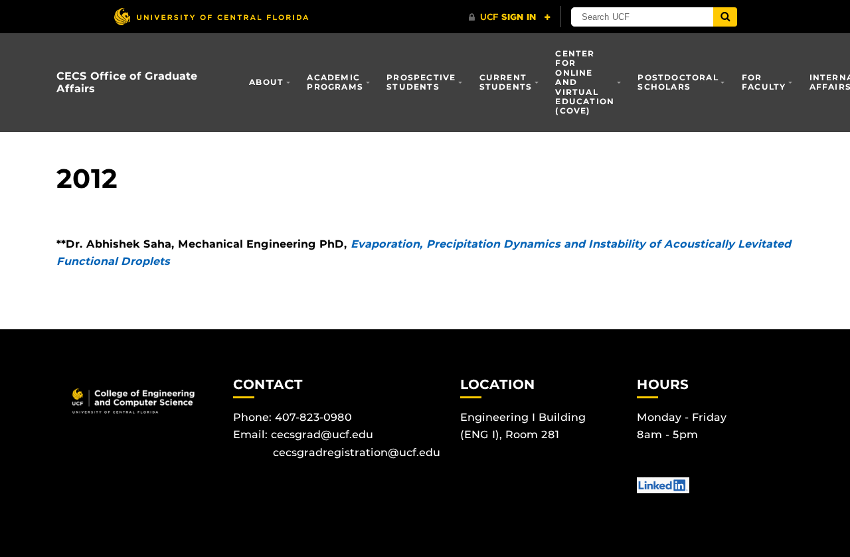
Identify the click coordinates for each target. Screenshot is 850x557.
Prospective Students (421, 82)
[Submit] (725, 17)
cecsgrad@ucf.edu (322, 434)
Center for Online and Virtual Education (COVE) (584, 82)
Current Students (506, 82)
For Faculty (764, 82)
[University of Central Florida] (211, 16)
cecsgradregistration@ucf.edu (356, 452)
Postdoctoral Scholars (678, 82)
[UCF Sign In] (509, 17)
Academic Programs (335, 82)
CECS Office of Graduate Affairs (126, 82)
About (266, 82)
